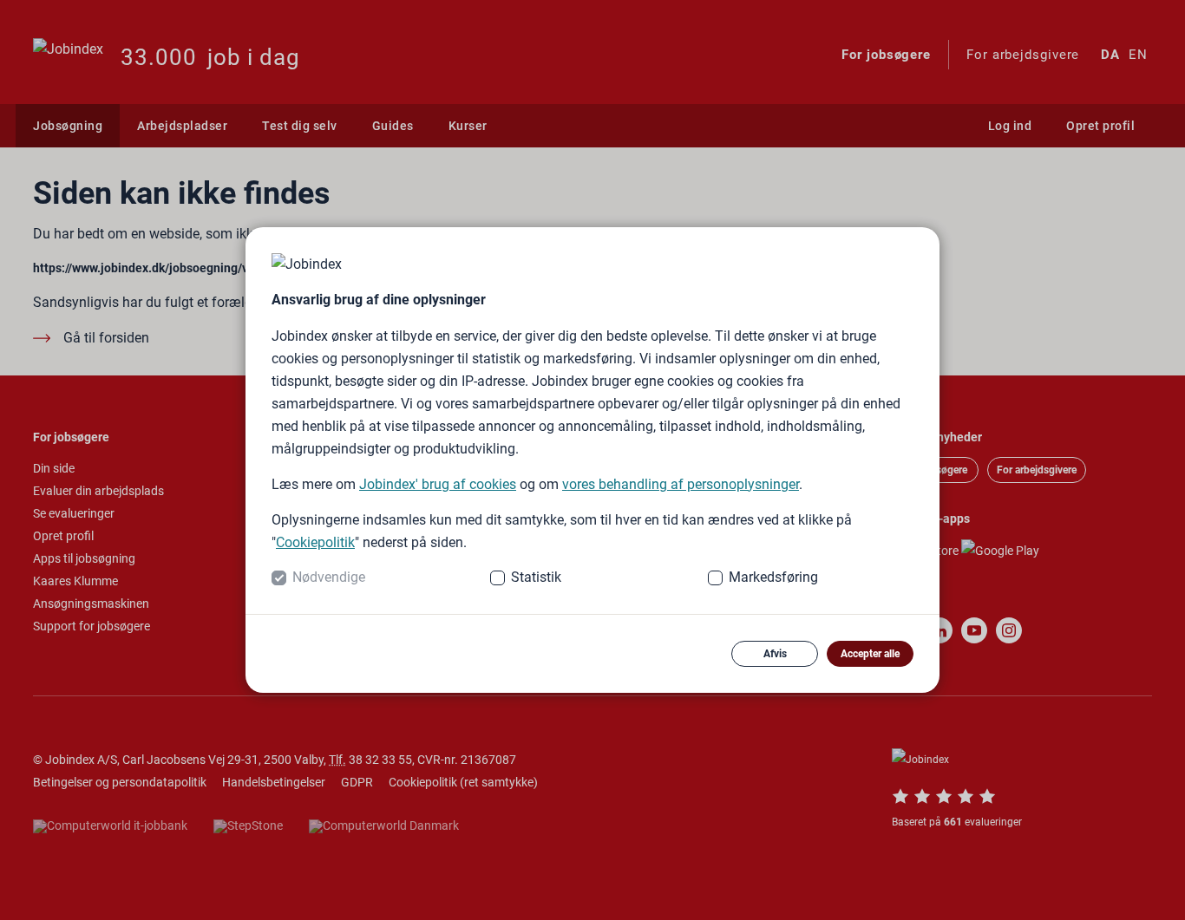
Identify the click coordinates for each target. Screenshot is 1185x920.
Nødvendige (328, 577)
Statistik (536, 577)
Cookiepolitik (315, 542)
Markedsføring (773, 577)
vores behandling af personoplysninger (680, 484)
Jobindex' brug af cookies (437, 484)
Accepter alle (870, 654)
